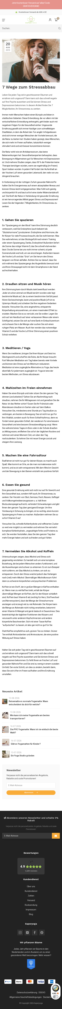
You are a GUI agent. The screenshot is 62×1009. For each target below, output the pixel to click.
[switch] (55, 996)
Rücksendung (31, 905)
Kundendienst (31, 891)
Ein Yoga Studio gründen (22, 755)
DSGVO (42, 992)
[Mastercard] (29, 981)
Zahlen (31, 896)
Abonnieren (28, 793)
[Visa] (40, 981)
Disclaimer (48, 997)
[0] (56, 20)
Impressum (31, 909)
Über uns (31, 886)
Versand (31, 900)
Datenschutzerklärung (27, 992)
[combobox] (31, 28)
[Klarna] (18, 981)
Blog (31, 914)
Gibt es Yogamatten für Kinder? (26, 744)
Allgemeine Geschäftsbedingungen (26, 997)
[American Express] (51, 981)
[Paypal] (8, 981)
